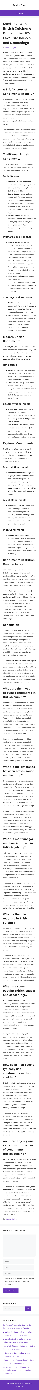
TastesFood (19, 5)
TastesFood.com (17, 1383)
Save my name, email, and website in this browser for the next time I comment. (19, 1281)
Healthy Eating (11, 1219)
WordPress (19, 1386)
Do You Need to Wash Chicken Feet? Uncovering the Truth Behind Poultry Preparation (17, 1370)
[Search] (28, 1308)
